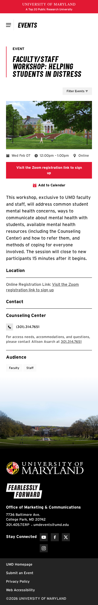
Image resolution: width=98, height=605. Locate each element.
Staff (29, 368)
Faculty (14, 368)
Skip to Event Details (67, 82)
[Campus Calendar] (27, 25)
